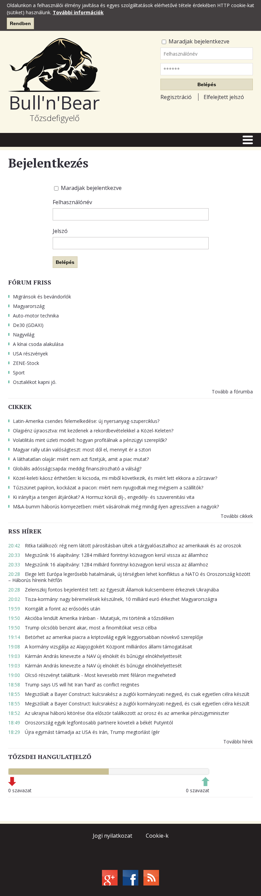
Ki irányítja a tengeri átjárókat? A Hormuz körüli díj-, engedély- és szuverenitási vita (103, 497)
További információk (78, 12)
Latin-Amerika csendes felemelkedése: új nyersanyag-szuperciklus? (86, 421)
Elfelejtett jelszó (224, 97)
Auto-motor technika (36, 315)
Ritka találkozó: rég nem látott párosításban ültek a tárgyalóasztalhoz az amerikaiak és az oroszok (124, 545)
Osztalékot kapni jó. (34, 382)
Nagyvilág (23, 334)
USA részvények (30, 353)
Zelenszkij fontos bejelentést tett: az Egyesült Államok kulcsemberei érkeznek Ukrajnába (113, 589)
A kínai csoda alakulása (38, 344)
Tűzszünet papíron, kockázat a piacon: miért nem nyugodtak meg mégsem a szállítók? (108, 487)
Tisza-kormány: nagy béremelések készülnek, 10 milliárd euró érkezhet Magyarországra (112, 599)
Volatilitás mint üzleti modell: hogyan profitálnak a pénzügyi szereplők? (90, 440)
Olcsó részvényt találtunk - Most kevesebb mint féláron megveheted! (92, 675)
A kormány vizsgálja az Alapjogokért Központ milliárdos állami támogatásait (100, 646)
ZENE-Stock (26, 363)
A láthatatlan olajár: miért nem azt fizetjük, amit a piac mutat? (81, 459)
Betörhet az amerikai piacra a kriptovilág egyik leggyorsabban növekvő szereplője (105, 637)
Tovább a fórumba (232, 391)
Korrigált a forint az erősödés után (54, 608)
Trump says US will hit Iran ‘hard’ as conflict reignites (73, 684)
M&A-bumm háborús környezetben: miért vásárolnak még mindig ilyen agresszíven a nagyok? (116, 506)
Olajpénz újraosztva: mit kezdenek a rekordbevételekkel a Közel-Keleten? (93, 430)
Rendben (20, 23)
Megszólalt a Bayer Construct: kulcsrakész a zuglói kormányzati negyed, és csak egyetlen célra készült (128, 694)
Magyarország (29, 306)
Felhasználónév (72, 202)
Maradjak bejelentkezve (198, 41)
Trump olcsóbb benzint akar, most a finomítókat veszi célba (82, 627)
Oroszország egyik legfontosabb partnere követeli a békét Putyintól (90, 722)
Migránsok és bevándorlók (42, 296)
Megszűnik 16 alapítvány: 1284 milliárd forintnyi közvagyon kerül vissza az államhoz (108, 555)
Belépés (206, 84)
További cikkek (237, 516)
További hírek (238, 741)
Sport (19, 372)
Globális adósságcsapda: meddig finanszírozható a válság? (77, 468)
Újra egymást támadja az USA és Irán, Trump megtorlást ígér (84, 732)
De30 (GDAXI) (28, 325)
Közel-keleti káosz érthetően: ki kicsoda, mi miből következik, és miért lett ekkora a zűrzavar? (115, 478)
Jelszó (60, 231)
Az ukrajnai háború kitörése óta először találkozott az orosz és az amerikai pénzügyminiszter (118, 713)
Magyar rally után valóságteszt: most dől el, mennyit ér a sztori (82, 449)
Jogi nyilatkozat (112, 835)
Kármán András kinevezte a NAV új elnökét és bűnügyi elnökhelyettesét (95, 656)
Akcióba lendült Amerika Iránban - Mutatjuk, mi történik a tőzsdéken (91, 618)
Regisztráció (176, 97)
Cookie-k (157, 835)
